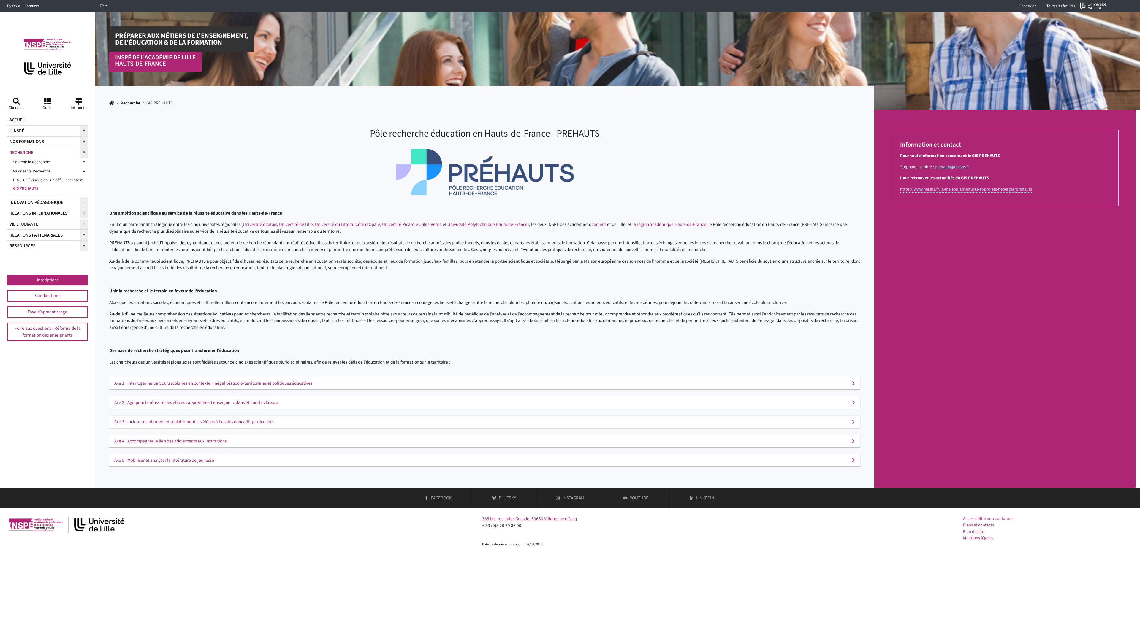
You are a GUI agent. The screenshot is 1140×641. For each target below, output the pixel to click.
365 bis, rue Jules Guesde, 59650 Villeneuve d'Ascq (529, 518)
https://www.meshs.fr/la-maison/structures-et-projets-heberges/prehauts (966, 189)
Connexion (1027, 6)
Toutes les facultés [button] (1060, 6)
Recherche (130, 103)
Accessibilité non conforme (987, 518)
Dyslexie (13, 6)
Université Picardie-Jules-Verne (412, 224)
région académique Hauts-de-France (671, 224)
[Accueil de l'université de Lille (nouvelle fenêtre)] (1093, 6)
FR (102, 6)
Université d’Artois (260, 224)
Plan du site (973, 532)
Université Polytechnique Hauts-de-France (487, 224)
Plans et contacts (978, 525)
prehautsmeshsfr (952, 167)
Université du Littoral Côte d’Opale (347, 224)
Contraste (32, 6)
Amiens (599, 224)
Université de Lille (296, 224)
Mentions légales (978, 538)
